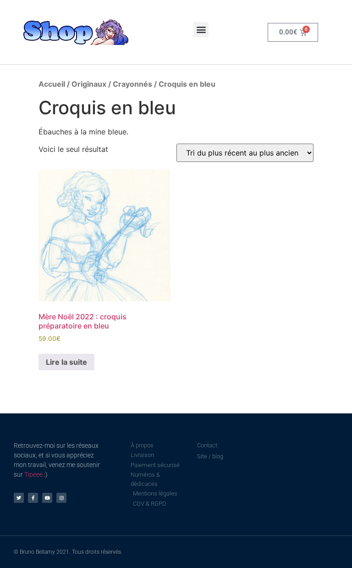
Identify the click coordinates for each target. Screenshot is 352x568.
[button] (201, 29)
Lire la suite (66, 362)
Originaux (89, 84)
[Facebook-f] (33, 498)
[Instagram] (61, 498)
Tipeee (33, 474)
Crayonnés (132, 84)
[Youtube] (47, 498)
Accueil (51, 84)
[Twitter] (19, 498)
